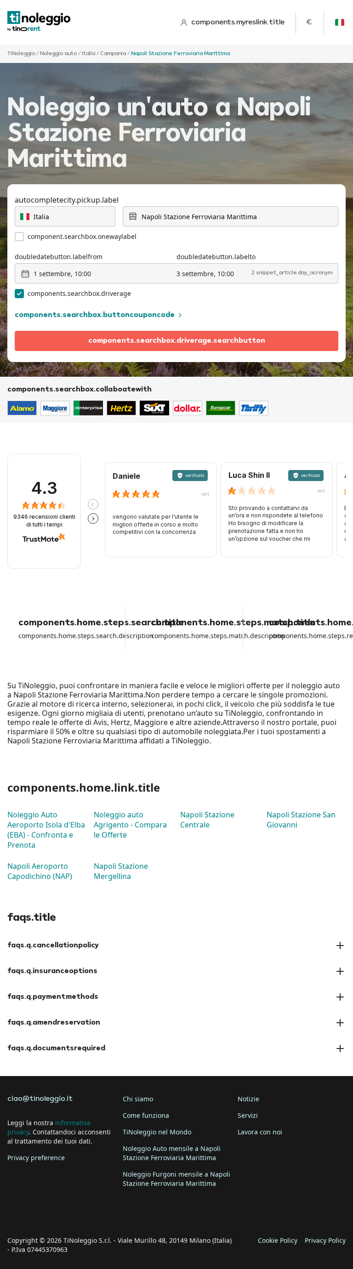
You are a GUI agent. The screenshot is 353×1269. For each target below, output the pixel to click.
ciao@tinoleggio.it (40, 1099)
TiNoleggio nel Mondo (157, 1131)
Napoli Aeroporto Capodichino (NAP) (39, 871)
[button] (93, 504)
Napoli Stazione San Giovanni (301, 820)
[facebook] (16, 1212)
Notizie (248, 1098)
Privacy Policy (325, 1240)
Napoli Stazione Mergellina (121, 871)
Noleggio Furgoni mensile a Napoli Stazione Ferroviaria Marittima (176, 1179)
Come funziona (146, 1115)
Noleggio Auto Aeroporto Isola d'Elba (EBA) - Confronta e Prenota (46, 830)
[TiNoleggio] (39, 22)
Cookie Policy (277, 1240)
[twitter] (42, 1212)
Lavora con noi (260, 1131)
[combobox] (65, 216)
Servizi (248, 1115)
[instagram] (68, 1212)
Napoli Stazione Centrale (207, 820)
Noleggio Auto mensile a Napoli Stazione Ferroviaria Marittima (172, 1153)
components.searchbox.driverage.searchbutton (176, 341)
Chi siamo (138, 1098)
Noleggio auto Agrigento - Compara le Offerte (130, 825)
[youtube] (94, 1212)
